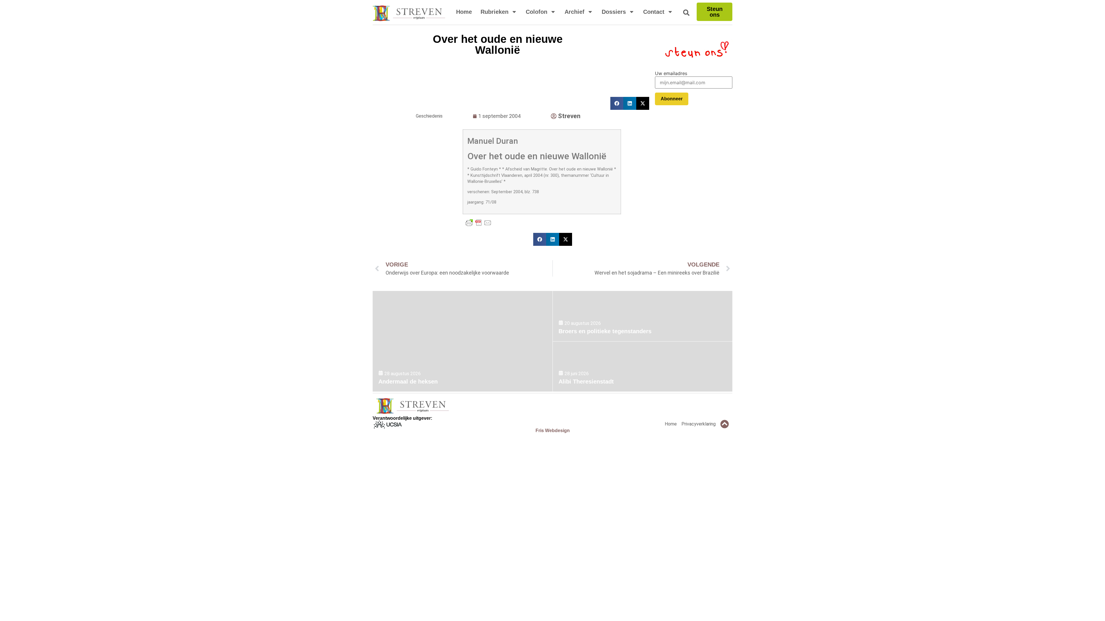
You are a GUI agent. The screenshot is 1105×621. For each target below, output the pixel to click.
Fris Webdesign (553, 430)
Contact (653, 12)
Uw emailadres (671, 73)
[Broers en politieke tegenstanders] (642, 316)
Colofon (536, 12)
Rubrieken (494, 12)
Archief (574, 12)
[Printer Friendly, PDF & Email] (478, 222)
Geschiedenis (429, 116)
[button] (539, 239)
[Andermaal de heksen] (462, 341)
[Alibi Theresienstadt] (642, 367)
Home (464, 12)
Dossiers (614, 12)
